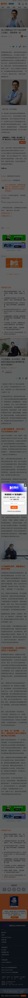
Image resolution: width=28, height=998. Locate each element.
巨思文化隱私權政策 (16, 511)
